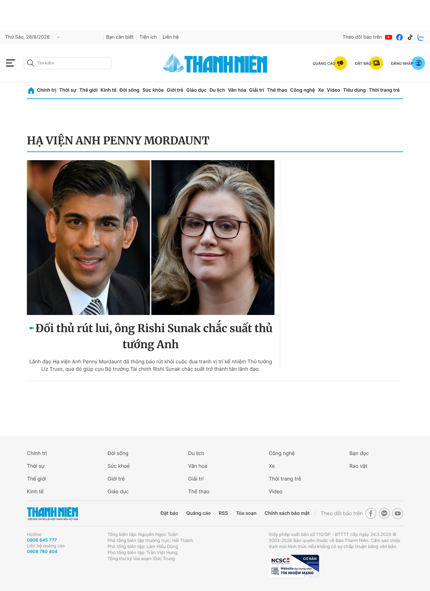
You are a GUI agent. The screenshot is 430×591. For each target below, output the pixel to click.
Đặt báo (169, 513)
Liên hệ (171, 37)
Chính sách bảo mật (286, 513)
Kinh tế (108, 90)
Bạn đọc (359, 453)
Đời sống (129, 90)
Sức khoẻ (119, 466)
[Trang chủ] (31, 90)
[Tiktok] (410, 37)
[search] (67, 63)
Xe (321, 90)
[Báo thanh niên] (215, 63)
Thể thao (277, 90)
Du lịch (217, 90)
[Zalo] (421, 37)
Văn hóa (237, 90)
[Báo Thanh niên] (52, 513)
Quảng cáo (198, 513)
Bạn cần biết (120, 37)
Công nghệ (302, 90)
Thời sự (67, 90)
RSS (223, 513)
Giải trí (256, 90)
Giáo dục (196, 90)
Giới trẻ (175, 90)
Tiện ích (148, 37)
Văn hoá (197, 466)
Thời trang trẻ (384, 90)
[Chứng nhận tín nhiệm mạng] (294, 566)
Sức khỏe (153, 90)
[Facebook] (399, 37)
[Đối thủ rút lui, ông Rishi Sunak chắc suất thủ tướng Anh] (150, 237)
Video (333, 90)
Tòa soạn (246, 513)
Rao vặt (358, 466)
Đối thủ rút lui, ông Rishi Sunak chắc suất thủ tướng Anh (154, 336)
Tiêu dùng (354, 90)
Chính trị (46, 90)
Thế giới (88, 90)
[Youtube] (389, 37)
